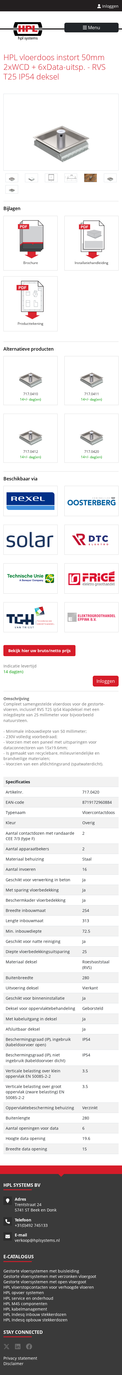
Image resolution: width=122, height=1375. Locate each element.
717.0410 (30, 394)
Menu (93, 27)
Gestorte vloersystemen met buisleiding (41, 1271)
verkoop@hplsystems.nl (37, 1240)
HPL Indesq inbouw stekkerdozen (34, 1314)
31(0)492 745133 (32, 1225)
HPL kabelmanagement (25, 1309)
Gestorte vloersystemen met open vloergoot (44, 1281)
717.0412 (30, 451)
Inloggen (110, 6)
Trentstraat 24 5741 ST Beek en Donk (35, 1207)
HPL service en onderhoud (28, 1298)
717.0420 (91, 451)
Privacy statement (20, 1358)
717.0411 (91, 394)
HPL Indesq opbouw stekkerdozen (35, 1319)
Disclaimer (13, 1363)
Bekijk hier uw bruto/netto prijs (39, 650)
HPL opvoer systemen (23, 1292)
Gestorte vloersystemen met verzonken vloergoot (49, 1276)
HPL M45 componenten (25, 1303)
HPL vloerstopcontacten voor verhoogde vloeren (48, 1287)
